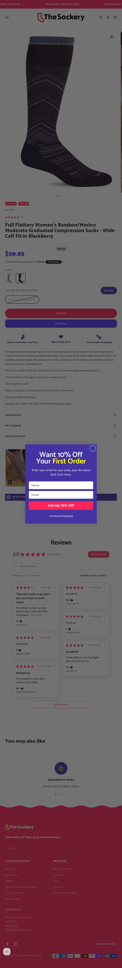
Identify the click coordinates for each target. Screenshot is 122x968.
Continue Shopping (61, 515)
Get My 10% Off (61, 505)
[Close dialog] (92, 448)
